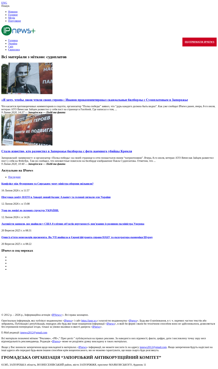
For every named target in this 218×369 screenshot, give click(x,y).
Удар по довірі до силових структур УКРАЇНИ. (30, 210)
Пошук (5, 5)
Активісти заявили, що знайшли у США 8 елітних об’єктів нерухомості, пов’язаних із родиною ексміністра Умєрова (72, 223)
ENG (4, 2)
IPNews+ (57, 314)
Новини (13, 11)
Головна (13, 40)
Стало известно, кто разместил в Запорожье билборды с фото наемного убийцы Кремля (66, 151)
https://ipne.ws (89, 320)
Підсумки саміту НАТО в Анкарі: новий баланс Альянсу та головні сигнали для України (56, 197)
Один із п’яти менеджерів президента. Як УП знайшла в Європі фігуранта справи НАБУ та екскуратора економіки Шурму (77, 237)
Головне (13, 14)
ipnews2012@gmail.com (33, 332)
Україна (12, 43)
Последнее (14, 177)
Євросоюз (14, 49)
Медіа (11, 17)
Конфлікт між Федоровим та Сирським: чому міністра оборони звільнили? (47, 183)
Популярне (14, 20)
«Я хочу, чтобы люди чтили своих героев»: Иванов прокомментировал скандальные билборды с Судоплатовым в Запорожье (94, 100)
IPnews (68, 320)
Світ (10, 46)
